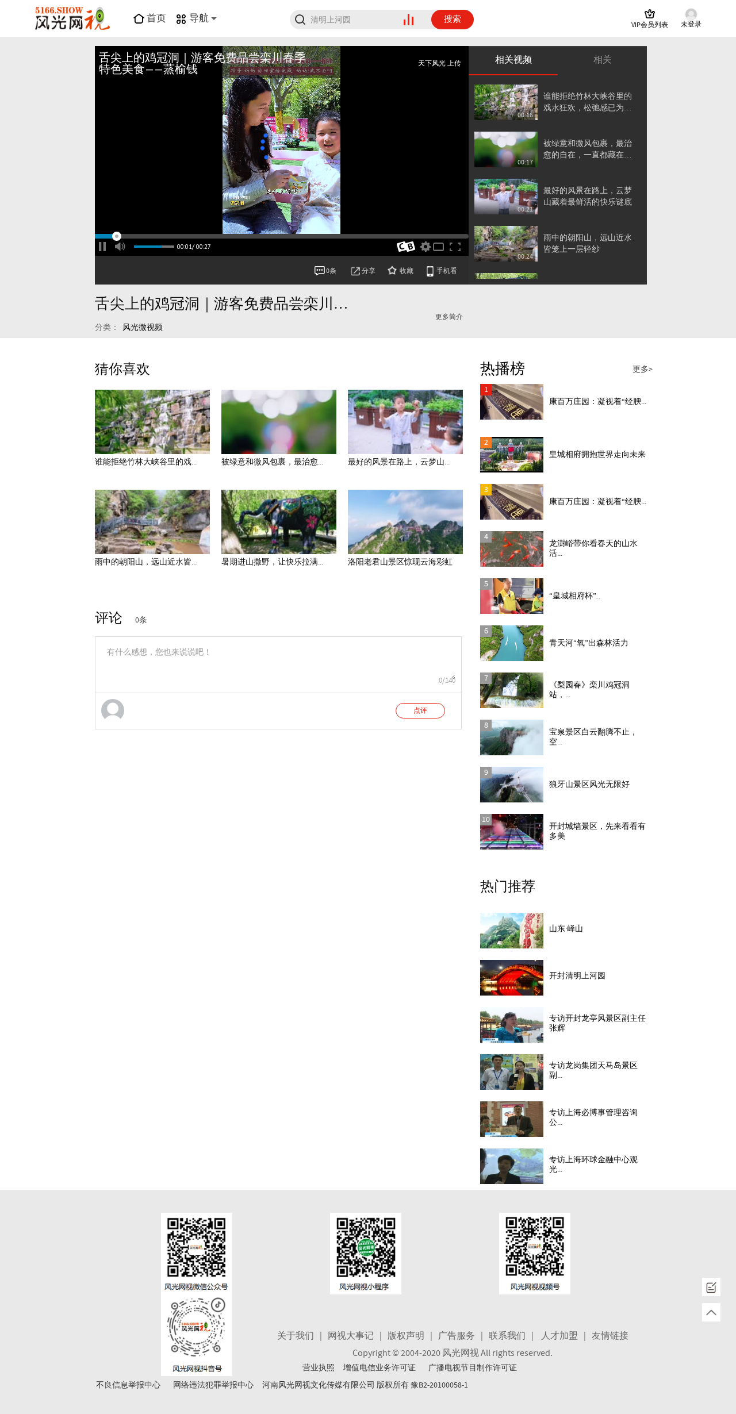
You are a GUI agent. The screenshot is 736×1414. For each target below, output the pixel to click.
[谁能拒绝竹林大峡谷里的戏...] (152, 422)
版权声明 (406, 1336)
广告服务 (456, 1336)
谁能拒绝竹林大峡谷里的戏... (146, 462)
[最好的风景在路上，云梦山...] (405, 422)
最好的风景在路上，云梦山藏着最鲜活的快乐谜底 (587, 197)
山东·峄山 (566, 929)
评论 (108, 618)
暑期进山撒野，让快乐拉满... (272, 562)
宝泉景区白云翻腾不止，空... (593, 737)
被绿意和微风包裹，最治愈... (272, 462)
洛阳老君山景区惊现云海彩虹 (400, 562)
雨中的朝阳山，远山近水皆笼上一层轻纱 (587, 244)
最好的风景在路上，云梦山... (399, 462)
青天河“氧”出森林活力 (588, 643)
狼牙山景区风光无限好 (589, 784)
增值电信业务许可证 (379, 1368)
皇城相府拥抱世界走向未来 (597, 454)
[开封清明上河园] (511, 978)
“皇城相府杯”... (574, 596)
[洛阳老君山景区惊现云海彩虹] (405, 522)
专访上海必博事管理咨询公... (593, 1118)
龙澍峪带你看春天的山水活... (593, 549)
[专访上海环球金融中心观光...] (511, 1166)
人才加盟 (559, 1336)
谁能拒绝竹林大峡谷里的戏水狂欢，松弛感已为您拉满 (587, 102)
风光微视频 (142, 327)
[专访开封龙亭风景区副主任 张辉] (511, 1025)
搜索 (452, 19)
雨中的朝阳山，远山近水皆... (146, 562)
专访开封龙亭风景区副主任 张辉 (597, 1023)
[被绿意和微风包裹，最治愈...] (278, 422)
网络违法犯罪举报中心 (213, 1385)
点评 (420, 711)
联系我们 (507, 1336)
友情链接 (610, 1336)
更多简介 (449, 317)
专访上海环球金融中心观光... (593, 1165)
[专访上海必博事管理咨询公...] (511, 1119)
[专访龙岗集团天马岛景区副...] (511, 1072)
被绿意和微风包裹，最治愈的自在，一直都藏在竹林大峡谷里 (587, 150)
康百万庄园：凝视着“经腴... (597, 402)
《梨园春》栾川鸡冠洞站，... (589, 690)
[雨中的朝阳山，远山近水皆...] (152, 522)
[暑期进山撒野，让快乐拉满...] (278, 522)
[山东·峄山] (511, 930)
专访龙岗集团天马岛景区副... (593, 1070)
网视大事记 (351, 1336)
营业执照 (318, 1368)
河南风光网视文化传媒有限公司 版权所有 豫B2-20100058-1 (365, 1385)
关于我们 (295, 1336)
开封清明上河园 (577, 976)
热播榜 (502, 369)
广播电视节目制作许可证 (472, 1368)
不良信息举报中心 (128, 1385)
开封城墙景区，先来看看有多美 (597, 831)
